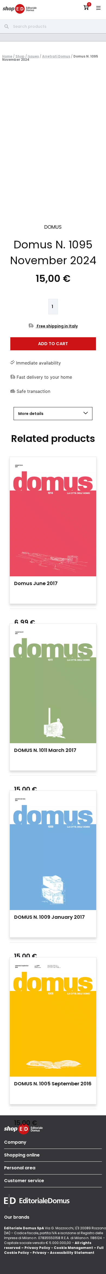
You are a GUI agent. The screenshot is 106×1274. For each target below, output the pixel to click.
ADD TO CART (53, 344)
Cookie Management (73, 1247)
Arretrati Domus (56, 56)
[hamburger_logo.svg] (98, 8)
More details (30, 413)
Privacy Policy (37, 1247)
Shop (19, 56)
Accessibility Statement (72, 1252)
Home (7, 56)
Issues (33, 56)
